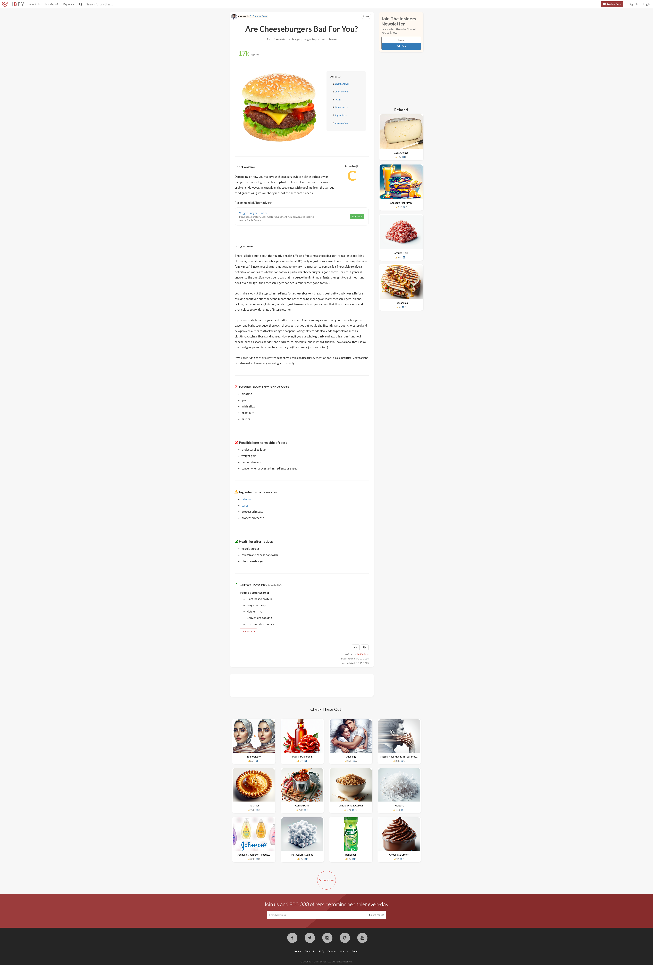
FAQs (338, 99)
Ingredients (341, 115)
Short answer (342, 83)
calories (246, 499)
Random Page (613, 4)
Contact (332, 951)
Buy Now (357, 216)
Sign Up (633, 4)
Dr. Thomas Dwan (258, 16)
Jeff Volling (363, 654)
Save (367, 16)
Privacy (344, 951)
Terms (355, 951)
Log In (646, 4)
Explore (68, 4)
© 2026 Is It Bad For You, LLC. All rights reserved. (326, 961)
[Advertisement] (296, 685)
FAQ (321, 951)
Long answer (342, 91)
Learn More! (248, 631)
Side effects (341, 107)
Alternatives (341, 123)
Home (298, 951)
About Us (34, 4)
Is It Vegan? (51, 4)
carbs (244, 505)
